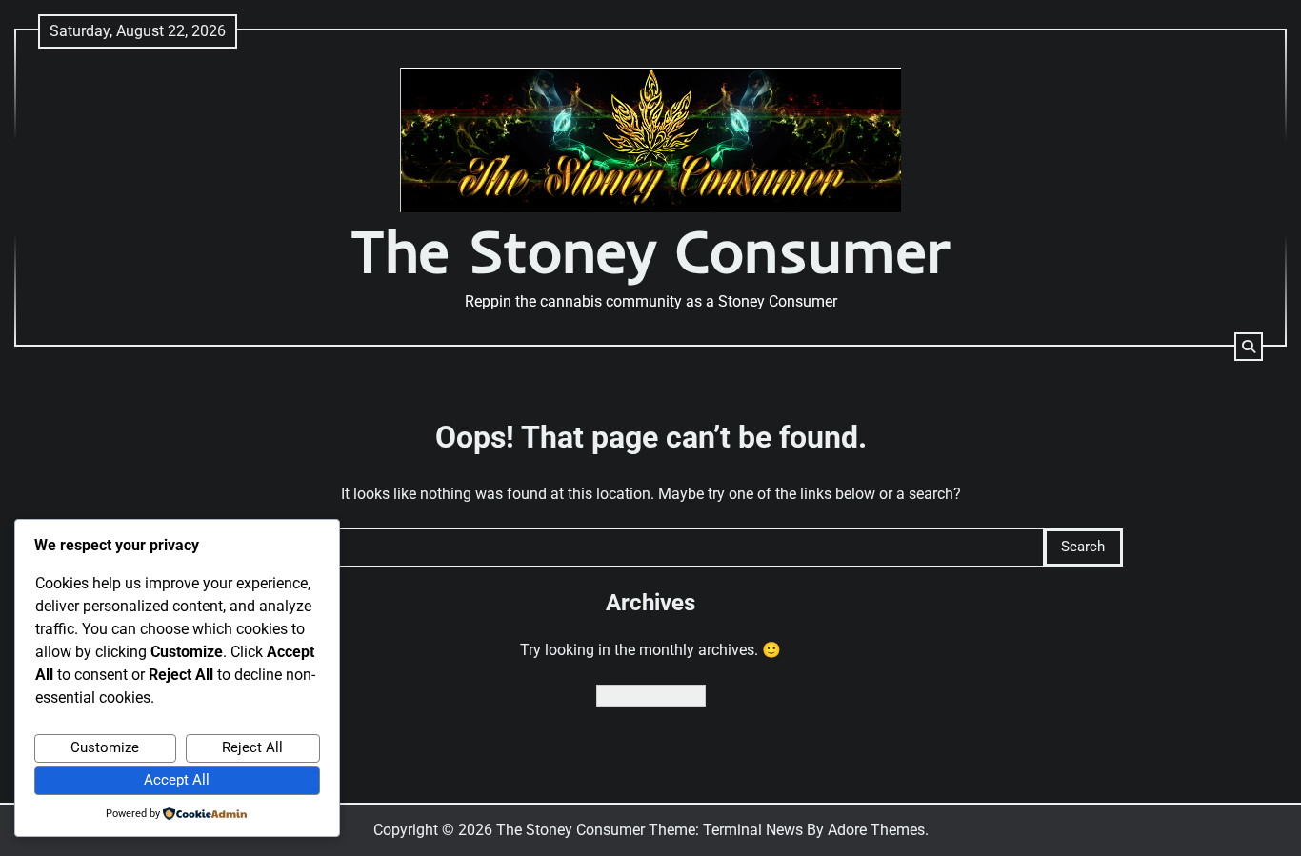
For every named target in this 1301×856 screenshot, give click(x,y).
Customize (104, 747)
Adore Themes (876, 830)
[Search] (1248, 346)
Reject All (252, 747)
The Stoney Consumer (650, 251)
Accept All (177, 779)
